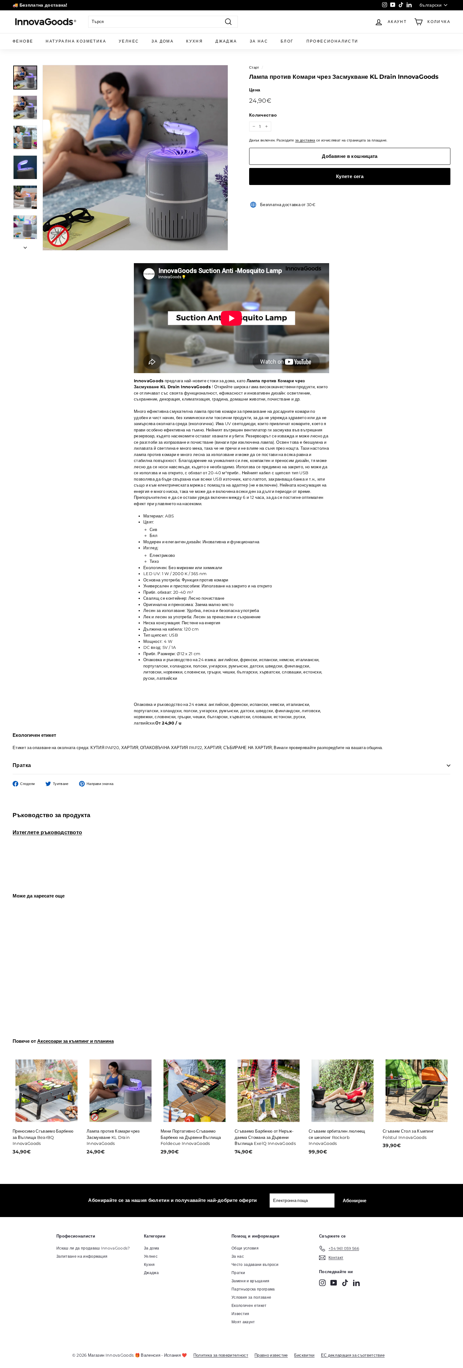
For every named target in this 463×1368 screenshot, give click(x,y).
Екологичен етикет (249, 1305)
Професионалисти (332, 41)
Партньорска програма (253, 1289)
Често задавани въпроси (255, 1264)
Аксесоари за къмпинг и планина (75, 1041)
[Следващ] (25, 246)
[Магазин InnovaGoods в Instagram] (322, 1282)
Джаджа (226, 41)
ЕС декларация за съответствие (353, 1355)
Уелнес (129, 41)
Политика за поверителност (220, 1355)
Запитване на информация (81, 1256)
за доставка (305, 140)
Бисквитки (304, 1355)
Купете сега (349, 176)
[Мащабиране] (135, 157)
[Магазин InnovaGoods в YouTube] (333, 1282)
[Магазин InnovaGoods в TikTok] (345, 1282)
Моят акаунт (243, 1321)
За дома (162, 41)
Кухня (194, 41)
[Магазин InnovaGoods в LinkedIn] (356, 1282)
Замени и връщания (251, 1281)
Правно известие (271, 1355)
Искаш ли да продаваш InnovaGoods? (93, 1248)
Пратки (238, 1272)
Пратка (22, 765)
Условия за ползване (251, 1297)
